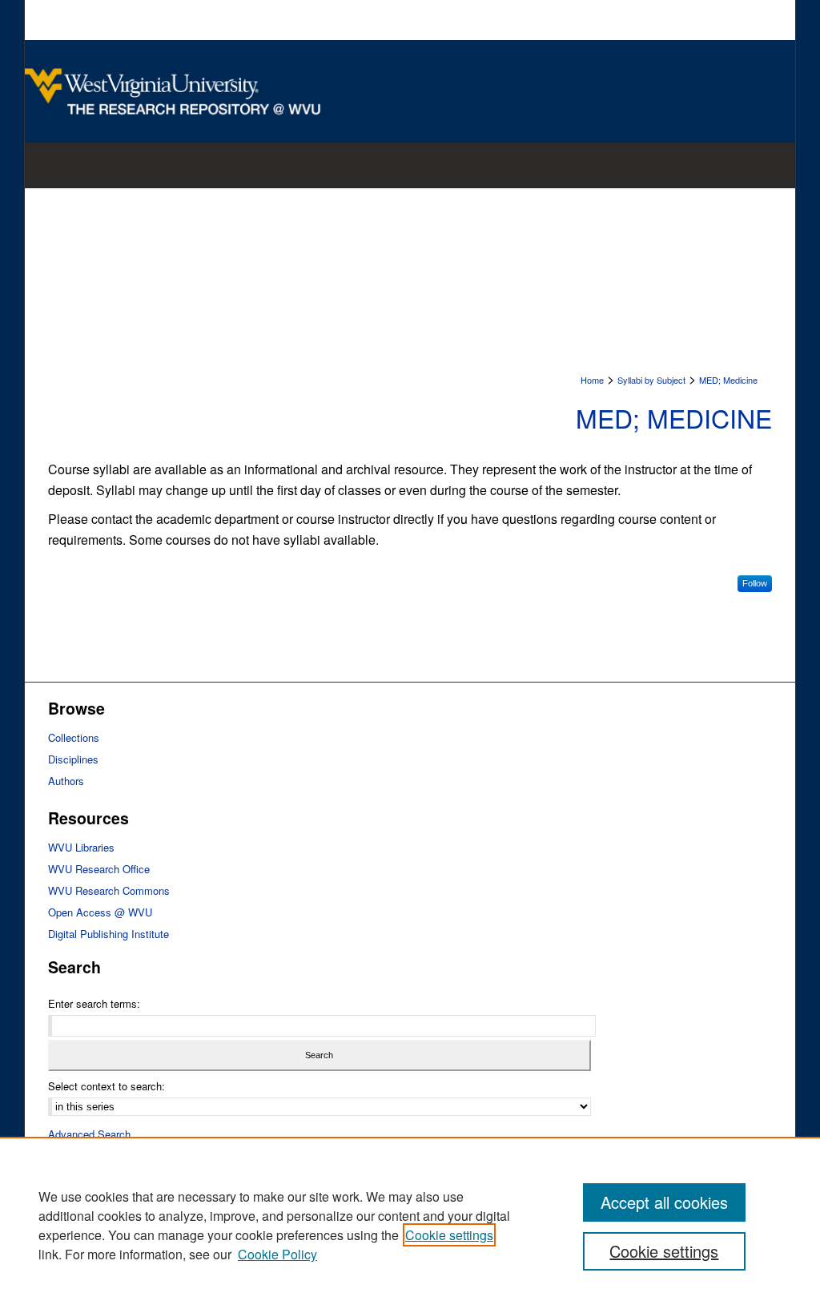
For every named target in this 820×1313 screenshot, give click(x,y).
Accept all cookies (664, 1202)
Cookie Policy (277, 1254)
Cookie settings (449, 1235)
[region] (410, 1225)
